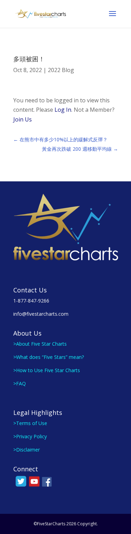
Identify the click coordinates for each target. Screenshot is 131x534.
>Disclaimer (26, 449)
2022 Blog (61, 70)
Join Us (22, 119)
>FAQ (19, 383)
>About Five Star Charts (40, 343)
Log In (62, 109)
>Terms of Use (30, 423)
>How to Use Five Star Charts (46, 370)
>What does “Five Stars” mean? (48, 357)
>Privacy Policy (30, 436)
